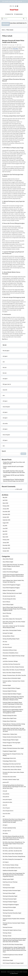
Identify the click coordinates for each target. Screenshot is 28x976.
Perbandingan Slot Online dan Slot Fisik (12, 764)
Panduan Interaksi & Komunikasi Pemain (12, 737)
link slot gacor (6, 350)
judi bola (5, 658)
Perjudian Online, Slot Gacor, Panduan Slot (12, 766)
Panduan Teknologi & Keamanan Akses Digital (13, 748)
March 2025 (5, 537)
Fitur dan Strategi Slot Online (9, 599)
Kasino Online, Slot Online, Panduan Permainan (13, 667)
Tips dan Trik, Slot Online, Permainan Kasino (13, 944)
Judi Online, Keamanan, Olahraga (10, 661)
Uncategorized (6, 957)
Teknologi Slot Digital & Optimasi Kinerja (12, 930)
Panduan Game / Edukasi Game (10, 734)
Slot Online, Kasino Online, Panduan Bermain (13, 853)
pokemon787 (6, 782)
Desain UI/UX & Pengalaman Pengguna (11, 584)
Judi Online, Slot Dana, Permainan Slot (11, 664)
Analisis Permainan (7, 569)
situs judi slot (6, 796)
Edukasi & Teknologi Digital (9, 590)
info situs (5, 641)
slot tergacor (6, 862)
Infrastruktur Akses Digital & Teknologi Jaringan (13, 655)
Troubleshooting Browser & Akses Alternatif (13, 954)
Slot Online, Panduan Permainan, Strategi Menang (14, 856)
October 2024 (6, 551)
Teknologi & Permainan (8, 910)
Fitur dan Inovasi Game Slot (9, 596)
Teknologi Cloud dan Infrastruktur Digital (12, 913)
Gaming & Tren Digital (8, 633)
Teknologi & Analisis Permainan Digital (11, 890)
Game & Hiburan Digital (8, 604)
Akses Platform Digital (8, 561)
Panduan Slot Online (7, 745)
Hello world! (19, 489)
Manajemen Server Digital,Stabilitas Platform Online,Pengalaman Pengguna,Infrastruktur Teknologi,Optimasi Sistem (13, 711)
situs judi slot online (7, 802)
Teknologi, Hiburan (7, 933)
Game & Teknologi (7, 613)
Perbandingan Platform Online (9, 761)
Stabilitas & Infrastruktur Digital (10, 870)
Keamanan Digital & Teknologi (9, 691)
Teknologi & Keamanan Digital (9, 899)
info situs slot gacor (7, 647)
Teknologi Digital (6, 916)
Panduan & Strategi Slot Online (10, 715)
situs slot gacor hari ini (8, 810)
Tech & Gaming (6, 885)
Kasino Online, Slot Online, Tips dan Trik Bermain (14, 669)
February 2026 (6, 506)
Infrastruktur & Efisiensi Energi (10, 650)
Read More (4, 339)
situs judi (5, 791)
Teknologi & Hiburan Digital (9, 893)
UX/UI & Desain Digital (8, 960)
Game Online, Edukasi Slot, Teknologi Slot (12, 619)
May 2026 (5, 497)
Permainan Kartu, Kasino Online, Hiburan (12, 769)
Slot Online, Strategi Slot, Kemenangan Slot (12, 859)
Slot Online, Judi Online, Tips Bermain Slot (12, 850)
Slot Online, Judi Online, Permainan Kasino (12, 848)
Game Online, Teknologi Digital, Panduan (12, 630)
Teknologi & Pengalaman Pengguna (11, 904)
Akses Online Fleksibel (8, 559)
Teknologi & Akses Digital (8, 887)
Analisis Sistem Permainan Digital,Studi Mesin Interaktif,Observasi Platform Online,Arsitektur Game (13, 576)
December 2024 (6, 545)
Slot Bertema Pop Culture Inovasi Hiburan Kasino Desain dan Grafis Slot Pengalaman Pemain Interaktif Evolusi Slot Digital (14, 821)
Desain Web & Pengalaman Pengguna (11, 587)
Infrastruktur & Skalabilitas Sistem (10, 653)
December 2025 (6, 511)
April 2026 (5, 500)
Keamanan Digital (7, 685)
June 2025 (5, 528)
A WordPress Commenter (9, 489)
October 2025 (6, 517)
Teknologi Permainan (7, 927)
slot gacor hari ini (7, 830)
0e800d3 (5, 45)
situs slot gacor (6, 406)
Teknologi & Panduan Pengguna (10, 901)
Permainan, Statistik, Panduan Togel (11, 779)
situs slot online (6, 813)
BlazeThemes (15, 973)
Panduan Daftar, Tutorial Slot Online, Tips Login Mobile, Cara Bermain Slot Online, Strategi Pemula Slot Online (14, 730)
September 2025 (6, 520)
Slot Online (5, 833)
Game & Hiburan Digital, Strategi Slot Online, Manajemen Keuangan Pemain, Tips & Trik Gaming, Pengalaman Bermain (14, 609)
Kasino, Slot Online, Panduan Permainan (12, 672)
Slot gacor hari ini (7, 384)
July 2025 (5, 525)
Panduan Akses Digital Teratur (9, 718)
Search (4, 451)
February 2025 (6, 539)
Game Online (6, 616)
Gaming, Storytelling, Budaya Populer (11, 638)
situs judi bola (6, 793)
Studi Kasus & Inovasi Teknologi (10, 882)
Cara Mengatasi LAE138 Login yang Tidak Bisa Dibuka (13, 1)
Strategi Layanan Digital (8, 879)
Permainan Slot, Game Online (9, 776)
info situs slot (6, 644)
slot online (15, 48)
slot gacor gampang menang (9, 827)
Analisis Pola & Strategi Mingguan (10, 571)
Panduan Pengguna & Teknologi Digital (11, 742)
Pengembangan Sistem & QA (9, 758)
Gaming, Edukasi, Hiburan (8, 636)
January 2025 (6, 542)
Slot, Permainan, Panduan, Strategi (10, 865)
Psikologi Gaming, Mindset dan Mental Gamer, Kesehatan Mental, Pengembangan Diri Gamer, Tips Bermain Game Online (14, 787)
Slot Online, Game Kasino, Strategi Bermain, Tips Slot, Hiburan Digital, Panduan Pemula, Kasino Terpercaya (14, 844)
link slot (4, 367)
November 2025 (6, 514)
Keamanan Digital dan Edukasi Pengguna (12, 693)
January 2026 (6, 508)
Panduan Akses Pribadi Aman (9, 721)
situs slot (5, 389)
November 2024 (6, 548)
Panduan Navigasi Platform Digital (10, 739)
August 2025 (5, 522)
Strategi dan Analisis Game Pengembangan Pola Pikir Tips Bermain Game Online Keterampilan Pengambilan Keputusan (14, 875)
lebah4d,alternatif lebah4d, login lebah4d (12, 707)
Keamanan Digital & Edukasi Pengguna (11, 688)
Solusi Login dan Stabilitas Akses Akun (12, 867)
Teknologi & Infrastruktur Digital (10, 896)
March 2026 (5, 503)
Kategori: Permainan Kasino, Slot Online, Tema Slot (14, 675)
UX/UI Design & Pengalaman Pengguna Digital (13, 963)
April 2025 (5, 534)
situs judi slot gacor (7, 799)
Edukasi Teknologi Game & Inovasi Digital (12, 593)
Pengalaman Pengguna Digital (9, 751)
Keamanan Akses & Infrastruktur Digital (12, 678)
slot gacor (5, 356)
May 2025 (5, 531)
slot (4, 361)
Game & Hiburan (6, 601)
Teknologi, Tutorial (7, 935)
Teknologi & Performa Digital (9, 907)
